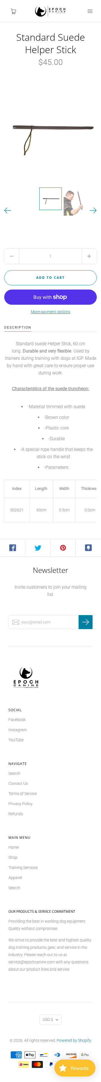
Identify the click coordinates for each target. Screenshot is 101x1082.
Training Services (23, 867)
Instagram (17, 730)
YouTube (16, 740)
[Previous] (7, 210)
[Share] (12, 548)
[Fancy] (88, 548)
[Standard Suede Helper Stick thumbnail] (50, 199)
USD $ (48, 1019)
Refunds (15, 814)
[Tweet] (37, 548)
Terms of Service (22, 793)
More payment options (50, 312)
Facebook (17, 719)
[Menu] (89, 11)
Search (14, 773)
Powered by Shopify (74, 1040)
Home (13, 847)
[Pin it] (63, 548)
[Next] (93, 210)
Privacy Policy (20, 803)
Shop (12, 857)
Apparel (15, 877)
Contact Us (18, 783)
